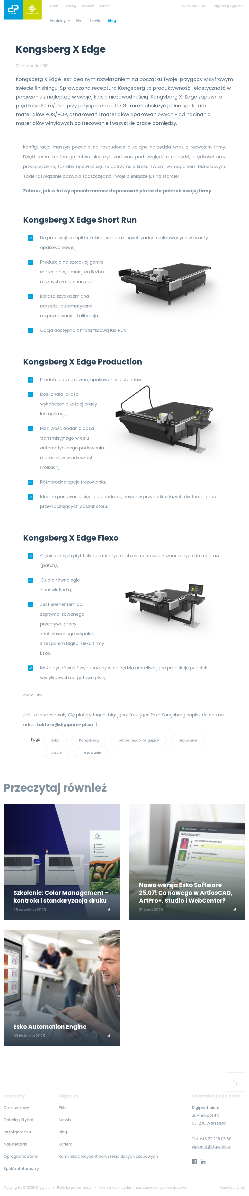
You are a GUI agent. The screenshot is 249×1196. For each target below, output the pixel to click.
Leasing (70, 6)
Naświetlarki (15, 1144)
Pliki (79, 20)
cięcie (56, 752)
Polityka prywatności (74, 1187)
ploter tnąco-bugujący (138, 740)
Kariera (105, 6)
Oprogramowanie (21, 1156)
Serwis (95, 20)
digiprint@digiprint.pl (229, 6)
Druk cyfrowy (16, 1107)
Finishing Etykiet (19, 1120)
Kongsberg (89, 740)
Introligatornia (17, 1132)
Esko (55, 740)
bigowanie (188, 740)
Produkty (58, 20)
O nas (54, 6)
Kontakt (88, 6)
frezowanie (91, 752)
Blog (112, 20)
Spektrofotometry (21, 1168)
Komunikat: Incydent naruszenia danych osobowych (108, 1156)
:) (67, 725)
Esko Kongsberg (168, 715)
